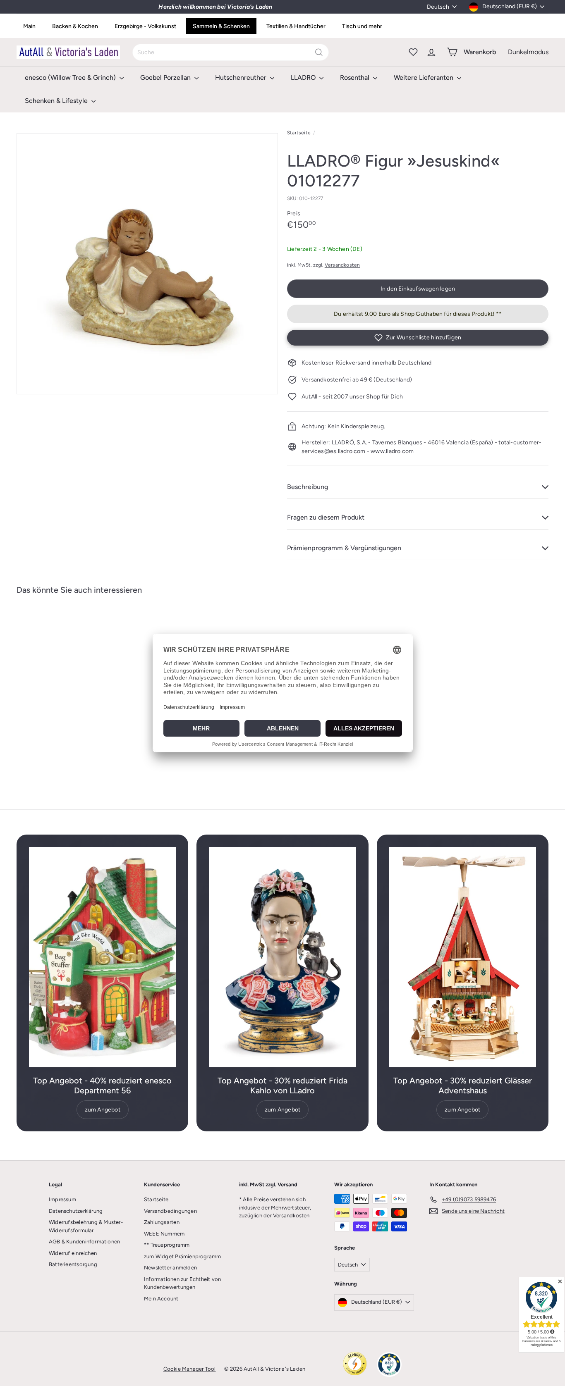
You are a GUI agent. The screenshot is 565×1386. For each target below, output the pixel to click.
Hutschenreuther (241, 77)
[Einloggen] (431, 52)
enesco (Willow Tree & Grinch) (71, 77)
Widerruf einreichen (73, 1253)
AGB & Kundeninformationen (84, 1241)
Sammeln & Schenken (221, 26)
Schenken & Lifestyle (57, 101)
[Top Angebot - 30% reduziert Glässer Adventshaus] (462, 957)
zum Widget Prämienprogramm (182, 1256)
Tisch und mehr (362, 26)
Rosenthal (355, 77)
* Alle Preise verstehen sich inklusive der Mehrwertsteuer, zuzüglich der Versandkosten (275, 1207)
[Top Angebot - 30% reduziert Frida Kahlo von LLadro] (282, 957)
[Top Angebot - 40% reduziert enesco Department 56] (102, 957)
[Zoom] (147, 264)
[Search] (319, 52)
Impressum (62, 1199)
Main (29, 26)
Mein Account (161, 1298)
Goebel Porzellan (166, 77)
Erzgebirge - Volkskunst (145, 26)
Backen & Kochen (75, 26)
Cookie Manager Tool (189, 1369)
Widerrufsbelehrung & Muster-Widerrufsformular (86, 1226)
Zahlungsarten (162, 1222)
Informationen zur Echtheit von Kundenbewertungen (182, 1283)
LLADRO (304, 77)
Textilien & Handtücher (296, 26)
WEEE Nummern (164, 1234)
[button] (417, 338)
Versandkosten (342, 265)
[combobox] (230, 52)
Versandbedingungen (170, 1211)
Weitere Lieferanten (424, 77)
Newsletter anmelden (170, 1267)
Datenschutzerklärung (76, 1211)
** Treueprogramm (166, 1245)
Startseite (299, 133)
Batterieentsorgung (73, 1264)
